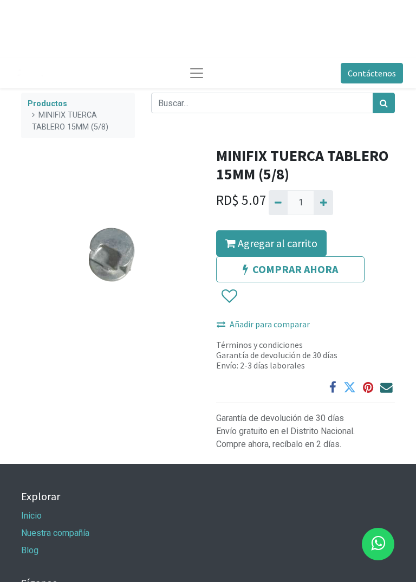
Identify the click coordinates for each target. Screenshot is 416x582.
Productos (47, 103)
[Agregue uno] (323, 202)
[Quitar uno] (278, 202)
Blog (29, 550)
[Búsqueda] (384, 103)
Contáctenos (372, 73)
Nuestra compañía (55, 533)
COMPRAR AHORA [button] (295, 269)
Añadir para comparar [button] (270, 324)
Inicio (31, 515)
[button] (228, 296)
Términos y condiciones (259, 344)
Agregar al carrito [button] (276, 243)
